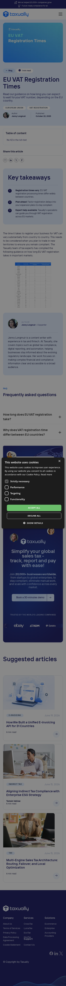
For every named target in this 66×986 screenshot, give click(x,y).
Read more (46, 474)
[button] (33, 523)
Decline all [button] (34, 515)
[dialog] (33, 492)
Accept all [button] (34, 507)
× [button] (59, 461)
